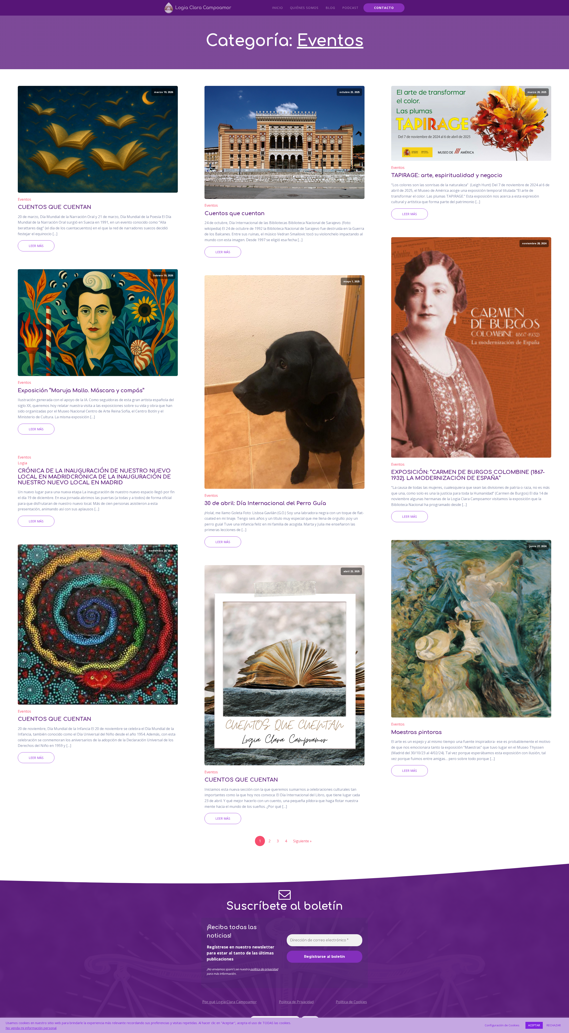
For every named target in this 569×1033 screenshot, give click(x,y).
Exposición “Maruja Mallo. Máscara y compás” (81, 391)
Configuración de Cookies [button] (502, 1025)
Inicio (277, 8)
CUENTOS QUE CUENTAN (54, 207)
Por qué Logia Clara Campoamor (229, 1001)
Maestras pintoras (416, 732)
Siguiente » (302, 841)
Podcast (350, 8)
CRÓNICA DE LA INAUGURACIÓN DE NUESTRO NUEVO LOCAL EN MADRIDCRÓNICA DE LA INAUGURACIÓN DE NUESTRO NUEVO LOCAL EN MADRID (94, 477)
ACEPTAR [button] (534, 1025)
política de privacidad (264, 969)
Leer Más (36, 246)
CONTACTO (384, 8)
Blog (330, 8)
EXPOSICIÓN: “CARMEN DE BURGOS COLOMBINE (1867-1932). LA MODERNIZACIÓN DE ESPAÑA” (468, 475)
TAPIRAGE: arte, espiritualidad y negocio (446, 175)
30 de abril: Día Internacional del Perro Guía (265, 503)
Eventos (330, 41)
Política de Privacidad (296, 1001)
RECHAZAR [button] (554, 1025)
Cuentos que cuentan (234, 213)
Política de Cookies (351, 1001)
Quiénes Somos (304, 8)
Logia (22, 463)
